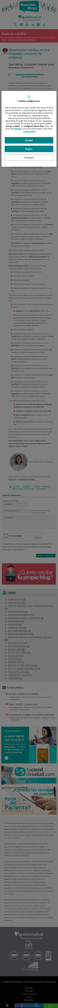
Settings (29, 157)
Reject (29, 148)
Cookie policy (29, 131)
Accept (29, 140)
